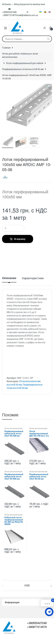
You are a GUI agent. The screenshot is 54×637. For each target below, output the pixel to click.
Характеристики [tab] (33, 278)
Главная (6, 47)
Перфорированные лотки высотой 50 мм (22, 69)
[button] (48, 87)
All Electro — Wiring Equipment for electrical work (23, 4)
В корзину (19, 238)
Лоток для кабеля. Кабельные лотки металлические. (20, 55)
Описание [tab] (9, 278)
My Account (44, 28)
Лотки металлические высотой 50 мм (13, 429)
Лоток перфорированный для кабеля (24, 63)
